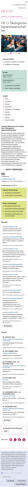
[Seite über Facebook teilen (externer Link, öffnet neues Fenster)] (19, 440)
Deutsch (23, 8)
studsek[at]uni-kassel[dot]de (12, 85)
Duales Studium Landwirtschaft (13, 195)
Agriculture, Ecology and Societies (14, 211)
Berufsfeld (7, 114)
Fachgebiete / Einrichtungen (12, 109)
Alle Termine (7, 420)
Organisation (8, 107)
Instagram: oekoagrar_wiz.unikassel (14, 62)
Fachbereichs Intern (20, 4)
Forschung (8, 101)
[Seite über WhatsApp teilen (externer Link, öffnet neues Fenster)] (15, 440)
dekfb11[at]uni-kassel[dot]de (12, 88)
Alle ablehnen (10, 480)
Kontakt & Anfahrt (10, 120)
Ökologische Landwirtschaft (12, 193)
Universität (3, 16)
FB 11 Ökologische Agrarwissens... (15, 16)
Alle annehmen (22, 480)
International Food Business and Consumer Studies (15, 215)
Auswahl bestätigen (21, 484)
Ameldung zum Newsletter (12, 64)
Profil (6, 99)
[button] (3, 44)
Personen (7, 112)
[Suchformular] (26, 2)
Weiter (6, 431)
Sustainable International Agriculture (15, 208)
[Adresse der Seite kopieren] (23, 440)
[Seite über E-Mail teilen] (10, 440)
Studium (7, 104)
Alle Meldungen (8, 326)
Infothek (7, 117)
